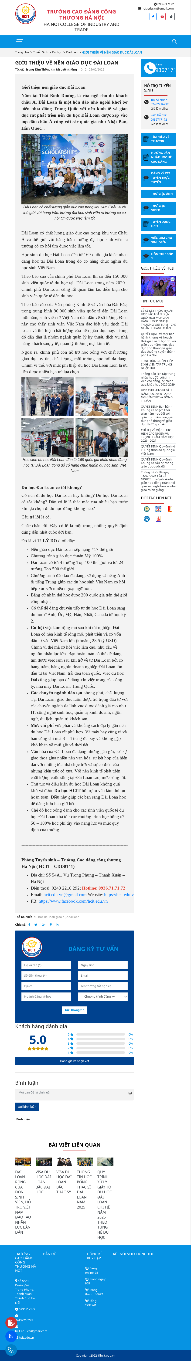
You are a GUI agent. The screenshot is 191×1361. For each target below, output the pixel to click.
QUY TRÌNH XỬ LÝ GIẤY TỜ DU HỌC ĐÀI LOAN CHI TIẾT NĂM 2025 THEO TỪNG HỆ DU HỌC (104, 1204)
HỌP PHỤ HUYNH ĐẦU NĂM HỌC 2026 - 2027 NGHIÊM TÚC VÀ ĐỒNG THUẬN (157, 395)
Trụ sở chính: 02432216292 (160, 102)
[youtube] (162, 16)
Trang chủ (22, 52)
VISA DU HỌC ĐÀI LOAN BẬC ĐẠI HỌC (43, 1182)
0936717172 (165, 4)
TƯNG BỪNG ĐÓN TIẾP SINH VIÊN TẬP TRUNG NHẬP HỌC (157, 364)
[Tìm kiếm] (174, 42)
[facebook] (153, 16)
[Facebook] (29, 925)
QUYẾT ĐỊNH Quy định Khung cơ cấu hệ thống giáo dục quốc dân (157, 462)
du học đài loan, (45, 917)
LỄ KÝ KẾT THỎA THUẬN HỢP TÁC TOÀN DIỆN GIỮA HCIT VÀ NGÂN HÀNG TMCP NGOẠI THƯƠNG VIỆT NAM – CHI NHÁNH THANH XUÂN (158, 319)
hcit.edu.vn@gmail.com (157, 8)
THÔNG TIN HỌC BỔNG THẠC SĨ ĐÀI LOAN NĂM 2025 (84, 1189)
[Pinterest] (51, 925)
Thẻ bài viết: (24, 917)
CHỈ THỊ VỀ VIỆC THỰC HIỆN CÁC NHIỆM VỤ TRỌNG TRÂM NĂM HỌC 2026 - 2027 (157, 435)
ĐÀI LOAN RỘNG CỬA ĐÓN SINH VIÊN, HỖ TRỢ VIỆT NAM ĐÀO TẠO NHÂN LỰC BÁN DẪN (23, 1202)
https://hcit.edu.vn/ (120, 894)
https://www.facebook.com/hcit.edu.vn (73, 901)
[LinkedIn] (57, 925)
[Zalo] (20, 1336)
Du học (57, 52)
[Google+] (43, 925)
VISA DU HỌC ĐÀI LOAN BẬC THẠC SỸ (64, 1182)
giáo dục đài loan (67, 917)
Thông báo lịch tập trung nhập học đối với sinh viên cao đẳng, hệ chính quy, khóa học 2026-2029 (158, 379)
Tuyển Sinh (40, 52)
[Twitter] (36, 925)
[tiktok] (171, 16)
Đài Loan (72, 52)
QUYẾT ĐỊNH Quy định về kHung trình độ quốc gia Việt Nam (158, 449)
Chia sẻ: (20, 925)
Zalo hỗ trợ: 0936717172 (159, 117)
